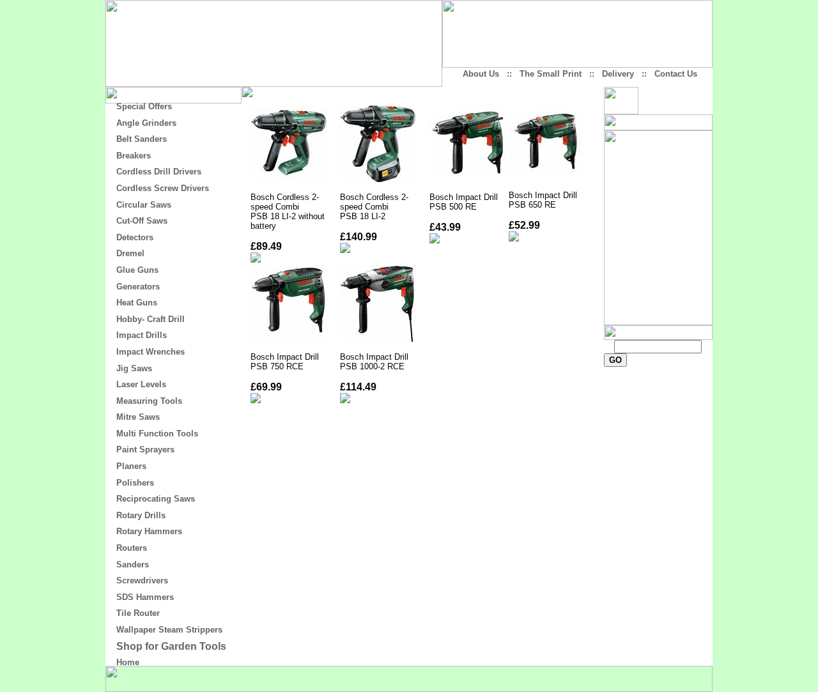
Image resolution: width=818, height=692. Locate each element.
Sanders (132, 564)
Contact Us (675, 74)
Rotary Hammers (149, 531)
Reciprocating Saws (155, 499)
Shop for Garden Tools (171, 646)
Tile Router (138, 613)
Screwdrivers (142, 580)
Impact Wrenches (150, 352)
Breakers (133, 155)
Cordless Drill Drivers (158, 171)
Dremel (130, 253)
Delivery (618, 74)
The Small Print (551, 74)
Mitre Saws (138, 417)
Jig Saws (134, 368)
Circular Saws (143, 205)
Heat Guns (136, 302)
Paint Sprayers (145, 449)
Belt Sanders (141, 139)
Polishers (135, 483)
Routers (131, 548)
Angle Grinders (146, 123)
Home (127, 662)
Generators (138, 286)
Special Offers (144, 106)
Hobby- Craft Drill (150, 319)
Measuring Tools (149, 401)
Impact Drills (141, 335)
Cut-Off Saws (141, 221)
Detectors (134, 237)
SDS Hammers (145, 597)
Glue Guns (137, 270)
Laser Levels (141, 384)
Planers (131, 466)
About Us (481, 74)
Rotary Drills (141, 515)
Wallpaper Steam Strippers (169, 629)
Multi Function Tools (157, 433)
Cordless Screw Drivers (162, 188)
